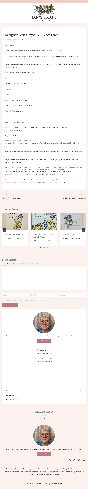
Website (62, 295)
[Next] (83, 230)
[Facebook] (70, 460)
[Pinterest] (79, 460)
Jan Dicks (8, 39)
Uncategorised (8, 31)
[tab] (40, 247)
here (61, 174)
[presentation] (15, 221)
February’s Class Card (14, 234)
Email (33, 295)
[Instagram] (74, 460)
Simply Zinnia (69, 234)
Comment (5, 265)
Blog (44, 418)
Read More (44, 340)
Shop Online (49, 362)
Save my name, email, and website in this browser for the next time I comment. (26, 300)
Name (5, 295)
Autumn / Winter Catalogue (11, 196)
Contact (44, 421)
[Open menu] (44, 1)
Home (44, 415)
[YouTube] (84, 460)
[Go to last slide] (4, 230)
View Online (39, 362)
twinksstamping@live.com (17, 174)
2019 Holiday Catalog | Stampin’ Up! (74, 196)
